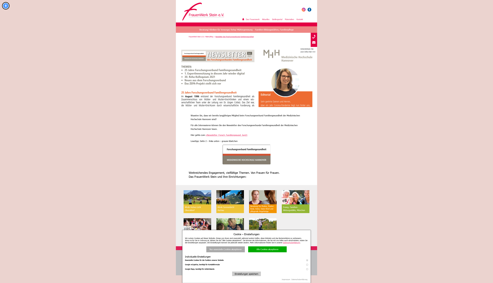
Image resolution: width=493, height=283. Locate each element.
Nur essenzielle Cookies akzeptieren (226, 249)
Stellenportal (277, 19)
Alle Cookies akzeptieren (267, 249)
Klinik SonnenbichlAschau (226, 209)
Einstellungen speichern (246, 273)
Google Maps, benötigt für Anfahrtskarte (199, 269)
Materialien (289, 19)
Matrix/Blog (209, 37)
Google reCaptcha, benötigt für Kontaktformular (202, 264)
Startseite (243, 19)
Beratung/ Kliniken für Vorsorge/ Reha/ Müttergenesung (226, 29)
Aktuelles (265, 19)
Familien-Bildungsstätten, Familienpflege (274, 29)
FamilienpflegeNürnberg (224, 237)
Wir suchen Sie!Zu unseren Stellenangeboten (262, 237)
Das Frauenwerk (252, 19)
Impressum (286, 279)
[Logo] (204, 12)
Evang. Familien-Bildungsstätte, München (294, 209)
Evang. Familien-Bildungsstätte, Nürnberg (196, 237)
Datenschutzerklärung (291, 242)
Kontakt (300, 19)
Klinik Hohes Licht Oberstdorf (193, 209)
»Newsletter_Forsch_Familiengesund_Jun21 (226, 135)
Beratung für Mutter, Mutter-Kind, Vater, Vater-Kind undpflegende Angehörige (262, 209)
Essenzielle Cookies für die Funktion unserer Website (204, 260)
